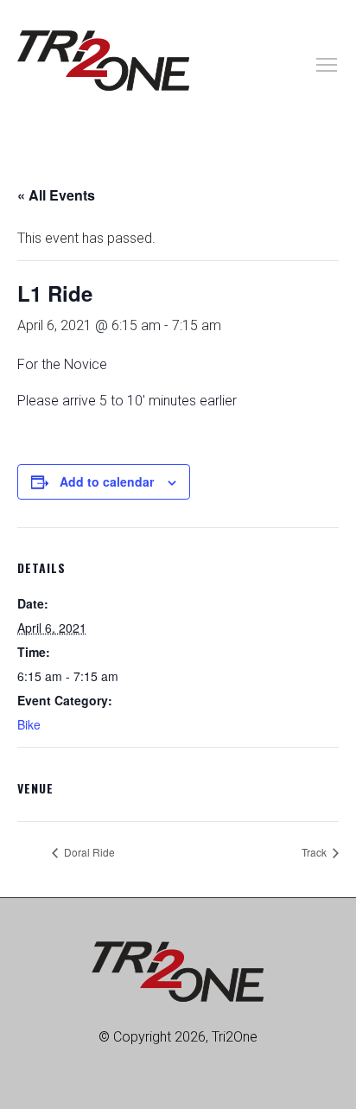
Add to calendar (107, 481)
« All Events (56, 195)
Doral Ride (88, 851)
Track (315, 851)
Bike (29, 724)
